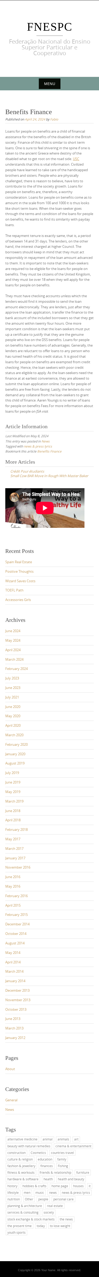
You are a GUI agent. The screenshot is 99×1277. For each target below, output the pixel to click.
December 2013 (17, 990)
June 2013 (12, 1018)
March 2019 (14, 801)
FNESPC (49, 26)
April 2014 (13, 962)
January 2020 (15, 754)
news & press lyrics (38, 446)
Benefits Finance (49, 451)
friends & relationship (55, 1172)
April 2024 (13, 649)
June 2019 (12, 782)
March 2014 (14, 971)
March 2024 (14, 659)
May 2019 (12, 791)
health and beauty (71, 1179)
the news (66, 1219)
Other (29, 1199)
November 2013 (17, 1000)
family (61, 1159)
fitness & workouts (21, 1172)
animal (48, 1139)
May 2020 (12, 716)
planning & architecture (24, 1206)
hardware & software (23, 1179)
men (27, 1192)
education (45, 1159)
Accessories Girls (18, 599)
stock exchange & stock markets (31, 1219)
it (90, 1186)
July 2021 (12, 697)
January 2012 (15, 1037)
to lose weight (60, 1226)
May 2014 (12, 952)
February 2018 (16, 829)
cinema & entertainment (73, 1146)
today (41, 1226)
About (10, 1068)
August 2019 (15, 763)
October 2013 (15, 1009)
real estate (55, 1206)
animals (63, 1139)
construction (16, 1152)
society (49, 1212)
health (48, 1179)
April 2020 (13, 725)
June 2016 (12, 876)
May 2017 (12, 839)
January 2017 (15, 858)
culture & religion (20, 1159)
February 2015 (16, 914)
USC (76, 158)
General (11, 1100)
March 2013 (14, 1028)
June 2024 (12, 630)
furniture (82, 1172)
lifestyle (13, 1192)
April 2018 (13, 820)
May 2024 (12, 640)
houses (78, 1186)
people (43, 1199)
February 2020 (16, 744)
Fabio (54, 119)
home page (59, 1186)
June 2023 (12, 687)
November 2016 (17, 867)
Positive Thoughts (19, 571)
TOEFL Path (14, 590)
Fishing (63, 1166)
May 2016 (12, 886)
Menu (49, 83)
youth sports (16, 1232)
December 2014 (17, 924)
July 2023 (12, 678)
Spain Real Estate (18, 562)
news (53, 1192)
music (39, 1192)
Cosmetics (38, 1152)
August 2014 (15, 943)
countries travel (62, 1152)
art (76, 1139)
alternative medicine (22, 1139)
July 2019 (12, 772)
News (45, 441)
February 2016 (16, 895)
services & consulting (23, 1212)
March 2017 (14, 848)
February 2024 (16, 668)
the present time (19, 1226)
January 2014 (15, 980)
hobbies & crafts (34, 1186)
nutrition (13, 1199)
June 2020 (12, 706)
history (12, 1186)
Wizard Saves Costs (20, 581)
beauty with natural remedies (28, 1146)
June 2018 (12, 810)
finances (46, 1166)
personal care (63, 1199)
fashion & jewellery (21, 1166)
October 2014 (15, 933)
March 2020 (14, 735)
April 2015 (13, 905)
